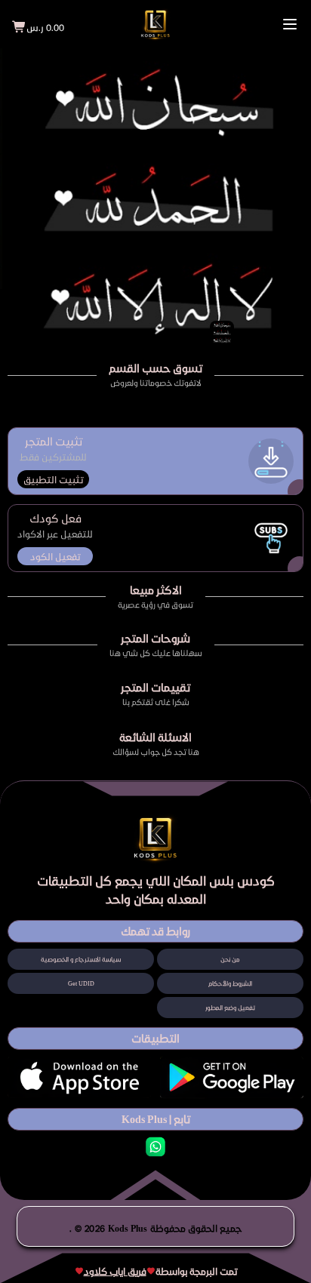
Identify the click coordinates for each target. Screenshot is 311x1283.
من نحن (230, 959)
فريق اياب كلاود (115, 1271)
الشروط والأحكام (230, 983)
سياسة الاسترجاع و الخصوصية (81, 959)
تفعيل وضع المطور (230, 1007)
